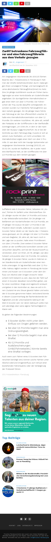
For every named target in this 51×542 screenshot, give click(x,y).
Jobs (19, 525)
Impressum (38, 525)
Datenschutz (27, 525)
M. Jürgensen (18, 62)
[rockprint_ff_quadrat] (25, 204)
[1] (25, 432)
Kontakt (12, 525)
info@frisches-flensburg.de (39, 537)
